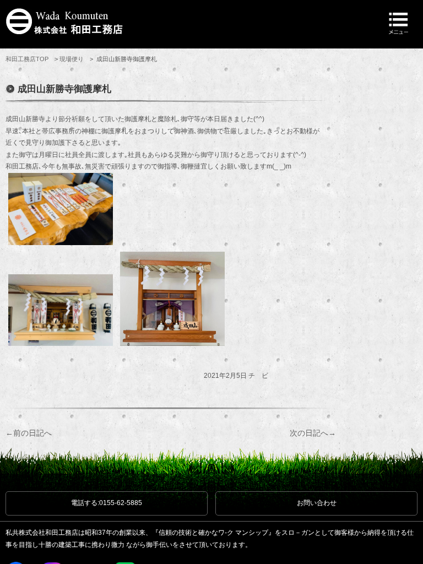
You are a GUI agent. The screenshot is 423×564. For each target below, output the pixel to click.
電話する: (106, 503)
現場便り (71, 59)
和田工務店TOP (27, 59)
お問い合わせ (317, 503)
